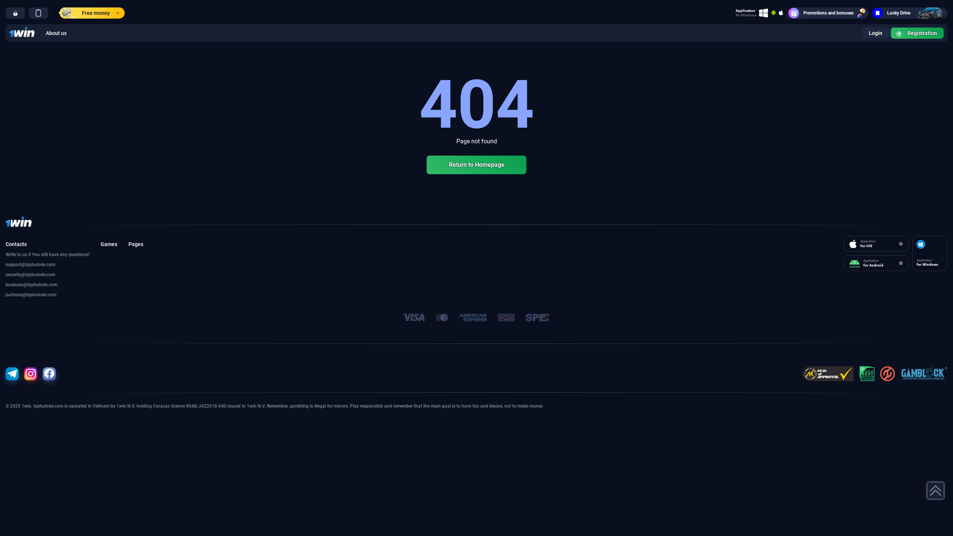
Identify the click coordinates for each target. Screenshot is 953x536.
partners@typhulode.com (31, 294)
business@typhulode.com (31, 284)
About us (56, 33)
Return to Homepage (476, 164)
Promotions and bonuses (828, 13)
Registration (922, 33)
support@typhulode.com (30, 264)
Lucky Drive (898, 13)
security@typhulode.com (30, 274)
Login (875, 33)
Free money (96, 13)
